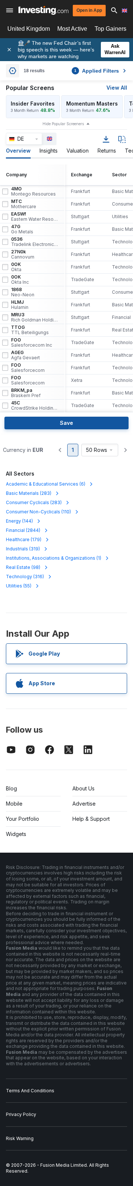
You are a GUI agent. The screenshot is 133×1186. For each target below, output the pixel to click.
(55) (18, 586)
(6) (45, 484)
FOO (31, 342)
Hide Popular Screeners (63, 123)
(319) (23, 549)
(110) (38, 511)
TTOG (30, 330)
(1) (53, 558)
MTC (23, 204)
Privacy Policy (21, 1114)
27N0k (22, 254)
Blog (11, 788)
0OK (16, 267)
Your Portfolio (22, 819)
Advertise (84, 803)
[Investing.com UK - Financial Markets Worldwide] (43, 10)
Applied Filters (96, 71)
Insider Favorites (33, 103)
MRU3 (34, 317)
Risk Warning (20, 1138)
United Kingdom (28, 29)
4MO (33, 191)
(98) (23, 567)
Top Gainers (110, 29)
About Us (83, 788)
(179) (23, 539)
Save (66, 423)
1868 (22, 292)
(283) (28, 493)
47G (22, 229)
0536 (34, 242)
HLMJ (19, 305)
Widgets (16, 834)
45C (34, 405)
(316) (25, 576)
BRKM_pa (26, 393)
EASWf (34, 216)
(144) (19, 521)
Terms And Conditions (30, 1090)
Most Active (72, 29)
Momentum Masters (92, 103)
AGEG (25, 355)
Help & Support (91, 819)
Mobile (14, 803)
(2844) (23, 530)
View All (116, 87)
